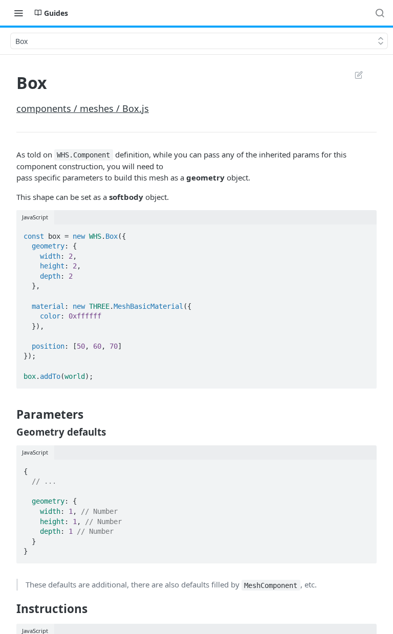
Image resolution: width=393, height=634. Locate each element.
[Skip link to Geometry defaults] (9, 431)
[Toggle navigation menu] (18, 13)
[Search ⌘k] (380, 13)
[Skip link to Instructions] (9, 609)
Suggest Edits (353, 75)
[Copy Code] (364, 233)
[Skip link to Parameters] (9, 414)
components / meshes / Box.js (82, 108)
